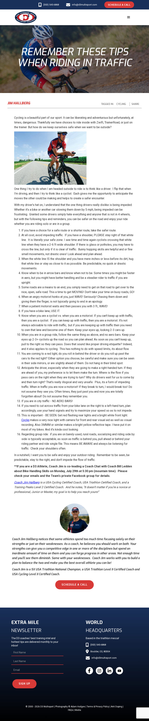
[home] (26, 17)
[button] (128, 17)
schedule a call (74, 584)
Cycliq (25, 420)
